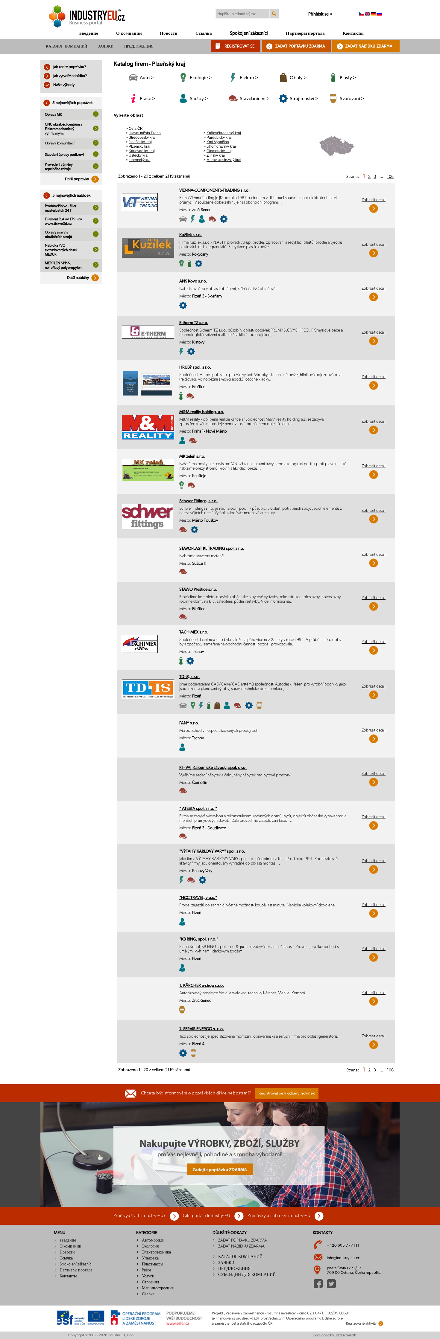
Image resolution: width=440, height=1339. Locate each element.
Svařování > (352, 98)
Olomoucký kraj (219, 151)
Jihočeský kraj (140, 142)
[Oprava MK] (96, 115)
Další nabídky (78, 278)
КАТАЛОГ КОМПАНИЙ (66, 46)
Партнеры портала (305, 33)
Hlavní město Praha (145, 133)
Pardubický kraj (219, 137)
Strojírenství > (304, 98)
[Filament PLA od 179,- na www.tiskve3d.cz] (96, 223)
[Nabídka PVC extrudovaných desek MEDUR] (96, 251)
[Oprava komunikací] (96, 144)
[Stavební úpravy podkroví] (96, 156)
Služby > (199, 98)
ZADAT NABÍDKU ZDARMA (368, 46)
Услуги (148, 1276)
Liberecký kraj (140, 160)
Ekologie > (201, 77)
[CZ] (361, 14)
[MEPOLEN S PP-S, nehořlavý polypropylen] (96, 266)
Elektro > (249, 77)
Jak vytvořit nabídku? (69, 76)
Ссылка (203, 33)
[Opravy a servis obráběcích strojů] (96, 236)
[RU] (379, 14)
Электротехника (156, 1252)
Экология (150, 1246)
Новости (168, 33)
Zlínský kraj (216, 155)
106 (390, 177)
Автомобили (153, 1240)
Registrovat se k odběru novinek (287, 1093)
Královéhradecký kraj (224, 133)
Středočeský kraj (142, 137)
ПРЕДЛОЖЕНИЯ (139, 46)
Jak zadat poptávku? (69, 67)
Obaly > (298, 77)
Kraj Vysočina (218, 142)
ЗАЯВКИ (105, 46)
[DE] (373, 14)
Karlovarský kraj (142, 151)
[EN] (367, 14)
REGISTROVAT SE (239, 46)
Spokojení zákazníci (249, 33)
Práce (146, 1270)
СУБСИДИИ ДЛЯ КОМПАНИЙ (247, 1275)
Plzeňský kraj (139, 146)
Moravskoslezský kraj (224, 160)
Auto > (147, 77)
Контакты (353, 33)
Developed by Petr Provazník (334, 1335)
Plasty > (348, 77)
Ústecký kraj (138, 155)
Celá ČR (136, 128)
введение (88, 33)
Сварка (148, 1294)
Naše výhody (63, 85)
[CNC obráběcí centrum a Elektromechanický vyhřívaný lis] (96, 130)
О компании (129, 33)
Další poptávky (77, 179)
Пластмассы (152, 1264)
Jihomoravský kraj (221, 146)
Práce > (147, 98)
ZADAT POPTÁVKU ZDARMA (300, 46)
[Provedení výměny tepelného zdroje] (96, 168)
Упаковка (150, 1258)
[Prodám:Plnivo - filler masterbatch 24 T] (96, 209)
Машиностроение (158, 1288)
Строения (150, 1282)
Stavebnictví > (255, 98)
